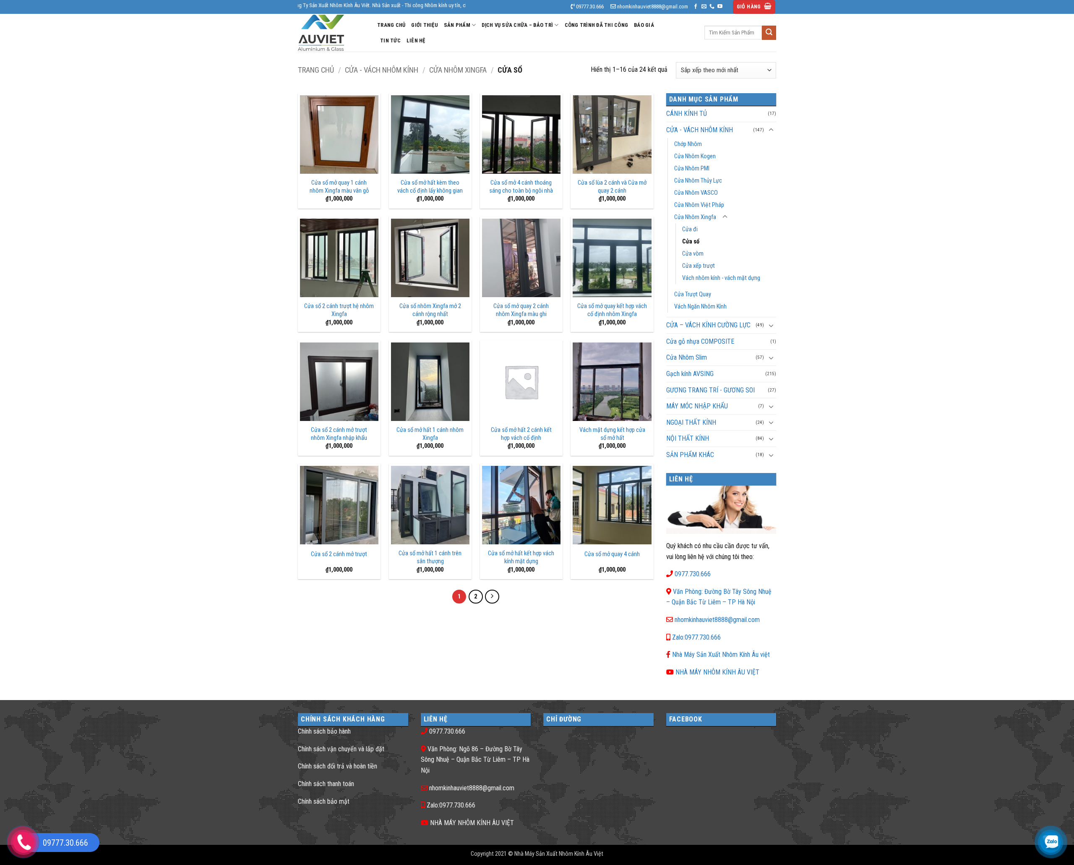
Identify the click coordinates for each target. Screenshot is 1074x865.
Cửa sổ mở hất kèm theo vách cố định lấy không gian (430, 186)
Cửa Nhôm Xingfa (458, 69)
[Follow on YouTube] (719, 7)
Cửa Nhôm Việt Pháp (699, 205)
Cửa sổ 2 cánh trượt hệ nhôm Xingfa (339, 310)
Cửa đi (690, 229)
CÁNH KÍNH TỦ (686, 114)
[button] (754, 7)
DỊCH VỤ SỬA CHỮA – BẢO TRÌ (517, 25)
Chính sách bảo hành (324, 731)
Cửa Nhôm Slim (686, 357)
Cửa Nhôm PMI (691, 168)
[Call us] (711, 7)
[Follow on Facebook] (695, 7)
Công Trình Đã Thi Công (596, 25)
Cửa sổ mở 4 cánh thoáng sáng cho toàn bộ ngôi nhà (521, 186)
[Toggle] (771, 130)
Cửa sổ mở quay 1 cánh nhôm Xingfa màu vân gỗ (339, 186)
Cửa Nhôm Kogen (695, 156)
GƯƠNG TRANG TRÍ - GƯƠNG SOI (710, 390)
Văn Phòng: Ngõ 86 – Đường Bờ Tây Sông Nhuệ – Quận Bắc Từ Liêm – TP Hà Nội (475, 759)
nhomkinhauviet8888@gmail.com (717, 620)
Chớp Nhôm (688, 144)
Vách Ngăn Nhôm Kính (700, 306)
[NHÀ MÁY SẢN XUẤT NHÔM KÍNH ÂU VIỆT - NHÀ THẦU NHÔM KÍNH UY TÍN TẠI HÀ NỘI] (331, 33)
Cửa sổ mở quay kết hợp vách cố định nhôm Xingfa (612, 310)
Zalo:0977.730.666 (696, 637)
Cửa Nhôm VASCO (696, 192)
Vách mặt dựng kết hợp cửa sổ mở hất (612, 434)
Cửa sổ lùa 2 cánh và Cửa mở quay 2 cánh (612, 186)
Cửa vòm (693, 253)
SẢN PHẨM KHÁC (690, 455)
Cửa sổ (690, 241)
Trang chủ (316, 69)
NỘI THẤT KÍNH (687, 438)
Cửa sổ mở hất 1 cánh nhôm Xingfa (430, 434)
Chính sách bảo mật (323, 801)
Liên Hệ (416, 40)
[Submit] (769, 33)
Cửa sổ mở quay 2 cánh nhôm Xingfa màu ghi (521, 310)
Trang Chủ (391, 25)
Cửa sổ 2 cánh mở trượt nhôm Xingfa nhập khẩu (339, 434)
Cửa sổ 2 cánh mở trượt (339, 554)
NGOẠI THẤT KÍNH (691, 422)
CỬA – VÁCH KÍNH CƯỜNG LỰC (708, 325)
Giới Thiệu (424, 25)
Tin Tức (390, 40)
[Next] (492, 597)
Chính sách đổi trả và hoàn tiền (337, 766)
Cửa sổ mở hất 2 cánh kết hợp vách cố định (521, 434)
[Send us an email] (703, 7)
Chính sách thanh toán (326, 784)
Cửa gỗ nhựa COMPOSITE (700, 341)
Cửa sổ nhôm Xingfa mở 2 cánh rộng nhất (430, 310)
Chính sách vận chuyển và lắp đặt (341, 749)
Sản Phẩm (457, 25)
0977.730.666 (693, 574)
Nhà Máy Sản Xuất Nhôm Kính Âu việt (721, 655)
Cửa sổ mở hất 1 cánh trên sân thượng (430, 557)
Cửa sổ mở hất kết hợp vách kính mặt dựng (521, 557)
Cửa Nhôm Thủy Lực (698, 180)
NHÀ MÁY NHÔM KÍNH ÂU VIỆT (717, 672)
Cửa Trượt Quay (692, 294)
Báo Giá (644, 25)
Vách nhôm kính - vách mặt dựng (721, 278)
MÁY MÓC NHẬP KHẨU (697, 406)
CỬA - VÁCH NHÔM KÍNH (381, 69)
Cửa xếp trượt (698, 265)
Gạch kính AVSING (690, 374)
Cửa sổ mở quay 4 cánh (612, 554)
